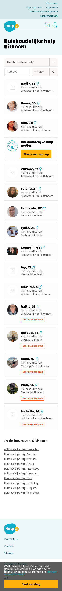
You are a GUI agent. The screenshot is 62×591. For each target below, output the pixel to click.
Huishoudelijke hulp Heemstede (21, 492)
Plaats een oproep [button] (36, 154)
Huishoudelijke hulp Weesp (19, 463)
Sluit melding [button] (31, 584)
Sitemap (8, 553)
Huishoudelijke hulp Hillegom (20, 488)
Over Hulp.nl (11, 539)
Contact (8, 546)
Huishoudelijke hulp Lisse (18, 478)
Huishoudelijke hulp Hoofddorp (21, 483)
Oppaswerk (52, 7)
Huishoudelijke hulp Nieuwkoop (21, 468)
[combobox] (27, 62)
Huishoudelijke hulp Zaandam (20, 454)
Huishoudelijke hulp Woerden (20, 459)
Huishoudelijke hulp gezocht (44, 11)
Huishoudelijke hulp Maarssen (20, 473)
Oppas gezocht (34, 7)
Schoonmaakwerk (49, 15)
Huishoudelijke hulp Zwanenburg (22, 449)
